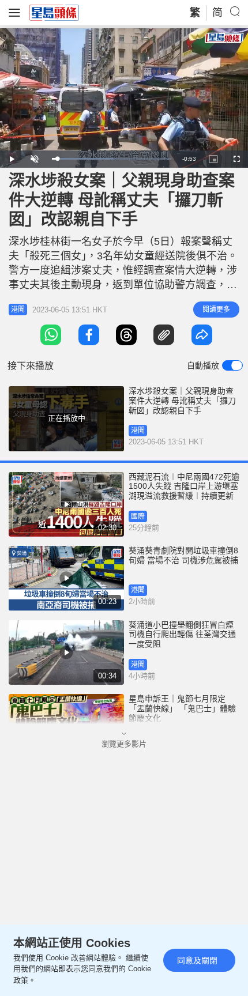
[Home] (54, 12)
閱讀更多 (216, 309)
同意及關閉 (197, 960)
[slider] (111, 159)
